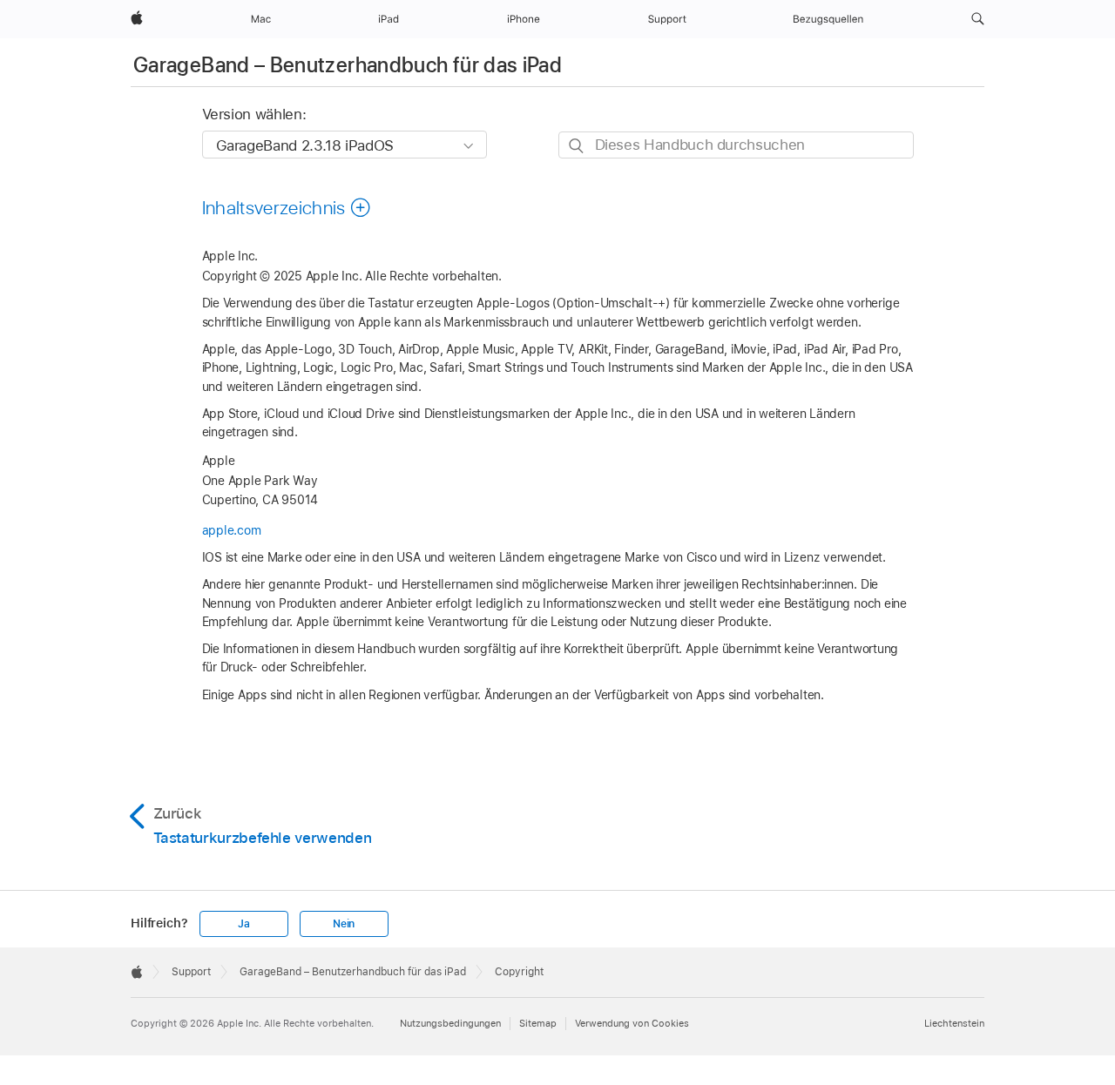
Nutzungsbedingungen (450, 1023)
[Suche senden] (577, 146)
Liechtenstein (954, 1023)
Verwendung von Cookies (632, 1023)
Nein (344, 924)
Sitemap (538, 1023)
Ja (244, 924)
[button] (977, 19)
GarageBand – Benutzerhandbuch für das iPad (347, 65)
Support (191, 972)
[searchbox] (736, 144)
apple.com (231, 530)
